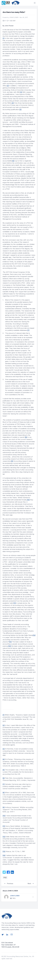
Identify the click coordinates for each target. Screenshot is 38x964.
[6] (13, 161)
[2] (8, 86)
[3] (21, 92)
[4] (13, 103)
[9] (12, 461)
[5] (20, 109)
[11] (14, 603)
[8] (26, 437)
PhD (5, 877)
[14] (9, 646)
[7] (28, 330)
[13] (10, 642)
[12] (34, 635)
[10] (28, 500)
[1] (3, 38)
